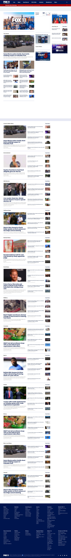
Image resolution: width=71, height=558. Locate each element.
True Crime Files (50, 513)
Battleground (16, 539)
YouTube (4, 536)
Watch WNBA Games (61, 543)
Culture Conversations (51, 525)
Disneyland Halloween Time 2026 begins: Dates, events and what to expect (35, 462)
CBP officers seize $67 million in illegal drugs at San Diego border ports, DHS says (36, 228)
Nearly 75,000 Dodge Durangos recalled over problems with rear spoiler (35, 340)
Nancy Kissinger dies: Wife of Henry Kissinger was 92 (36, 398)
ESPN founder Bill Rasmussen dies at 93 (34, 378)
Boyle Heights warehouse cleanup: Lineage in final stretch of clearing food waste (14, 316)
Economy (27, 532)
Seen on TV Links (28, 513)
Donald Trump (16, 534)
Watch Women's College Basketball (62, 542)
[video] (65, 29)
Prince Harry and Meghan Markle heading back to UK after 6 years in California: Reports (36, 218)
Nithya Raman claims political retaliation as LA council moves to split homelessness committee (35, 199)
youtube (64, 555)
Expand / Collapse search (67, 2)
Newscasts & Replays (61, 510)
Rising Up (48, 522)
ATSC (48, 544)
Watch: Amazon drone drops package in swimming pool (36, 345)
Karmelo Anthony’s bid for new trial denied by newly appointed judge (7, 76)
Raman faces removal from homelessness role (35, 204)
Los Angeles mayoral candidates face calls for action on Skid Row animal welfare (35, 194)
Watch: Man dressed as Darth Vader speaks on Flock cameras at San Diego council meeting (14, 229)
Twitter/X (5, 538)
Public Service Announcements (50, 543)
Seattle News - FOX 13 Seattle (40, 537)
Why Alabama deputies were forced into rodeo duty (35, 497)
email (67, 555)
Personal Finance (28, 534)
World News (6, 267)
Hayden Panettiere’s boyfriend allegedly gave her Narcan (13, 170)
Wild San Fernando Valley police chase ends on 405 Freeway (7, 91)
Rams (37, 508)
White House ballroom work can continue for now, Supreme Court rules (36, 388)
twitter (60, 555)
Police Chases (5, 510)
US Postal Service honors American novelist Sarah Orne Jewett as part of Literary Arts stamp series (36, 329)
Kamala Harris (16, 538)
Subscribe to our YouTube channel (59, 44)
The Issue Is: (49, 509)
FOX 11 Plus (49, 545)
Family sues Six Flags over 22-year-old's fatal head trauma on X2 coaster (10, 71)
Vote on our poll (28, 514)
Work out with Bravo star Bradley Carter (56, 29)
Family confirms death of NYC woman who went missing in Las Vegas (7, 96)
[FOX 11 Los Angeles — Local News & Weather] (6, 2)
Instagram (5, 533)
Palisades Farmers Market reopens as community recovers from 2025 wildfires (36, 301)
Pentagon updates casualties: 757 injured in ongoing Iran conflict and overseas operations (35, 393)
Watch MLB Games (61, 535)
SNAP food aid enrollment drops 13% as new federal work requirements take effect (23, 81)
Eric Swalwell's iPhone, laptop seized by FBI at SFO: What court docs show (36, 214)
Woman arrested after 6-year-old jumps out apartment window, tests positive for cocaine (35, 142)
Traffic (15, 509)
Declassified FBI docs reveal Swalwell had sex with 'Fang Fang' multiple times (36, 232)
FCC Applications (50, 541)
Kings (37, 517)
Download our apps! (6, 541)
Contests (48, 532)
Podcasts (5, 542)
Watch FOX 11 (61, 507)
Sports (4, 355)
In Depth (48, 510)
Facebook (5, 532)
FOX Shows (49, 536)
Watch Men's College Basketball (61, 540)
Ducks (37, 518)
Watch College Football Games (62, 534)
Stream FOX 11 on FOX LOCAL (62, 509)
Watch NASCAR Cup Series (62, 537)
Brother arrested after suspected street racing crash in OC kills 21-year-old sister (23, 76)
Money (5, 414)
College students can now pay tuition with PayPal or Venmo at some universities (36, 350)
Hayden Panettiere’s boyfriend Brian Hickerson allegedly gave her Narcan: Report (23, 86)
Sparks (37, 523)
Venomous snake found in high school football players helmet (35, 491)
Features (49, 507)
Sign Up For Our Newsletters (41, 51)
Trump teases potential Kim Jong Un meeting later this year (36, 281)
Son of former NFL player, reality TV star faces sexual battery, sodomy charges (23, 91)
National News (6, 237)
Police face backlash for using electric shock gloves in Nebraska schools (23, 96)
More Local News (7, 443)
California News (7, 210)
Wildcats (37, 515)
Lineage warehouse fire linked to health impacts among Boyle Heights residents (36, 321)
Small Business (27, 533)
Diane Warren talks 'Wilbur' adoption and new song (56, 34)
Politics (5, 384)
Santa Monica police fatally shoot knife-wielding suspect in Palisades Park (16, 54)
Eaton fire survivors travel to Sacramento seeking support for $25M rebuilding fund (36, 311)
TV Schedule (49, 534)
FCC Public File (49, 539)
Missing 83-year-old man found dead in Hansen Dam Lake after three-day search (26, 71)
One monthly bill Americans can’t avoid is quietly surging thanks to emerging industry (36, 437)
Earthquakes (16, 513)
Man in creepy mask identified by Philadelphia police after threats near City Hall (35, 476)
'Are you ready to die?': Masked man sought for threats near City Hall (35, 481)
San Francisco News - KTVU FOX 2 (40, 533)
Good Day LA (54, 14)
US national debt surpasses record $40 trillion (35, 432)
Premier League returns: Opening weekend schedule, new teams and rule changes (35, 364)
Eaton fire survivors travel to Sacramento (34, 315)
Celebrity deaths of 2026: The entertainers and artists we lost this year (35, 156)
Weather (16, 507)
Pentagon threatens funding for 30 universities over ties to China (35, 291)
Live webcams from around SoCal (62, 514)
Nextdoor (5, 537)
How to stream (6, 539)
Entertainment (6, 152)
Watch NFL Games (61, 532)
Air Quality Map (17, 512)
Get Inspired (49, 521)
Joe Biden (16, 536)
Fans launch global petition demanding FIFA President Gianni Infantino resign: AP (35, 369)
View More (65, 26)
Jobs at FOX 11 (49, 537)
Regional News (39, 531)
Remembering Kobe (50, 526)
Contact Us (49, 547)
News (4, 507)
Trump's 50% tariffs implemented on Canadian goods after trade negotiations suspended (14, 403)
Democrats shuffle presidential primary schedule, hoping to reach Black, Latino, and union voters (36, 189)
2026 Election (6, 181)
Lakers (37, 510)
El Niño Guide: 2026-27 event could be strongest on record (36, 270)
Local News (5, 508)
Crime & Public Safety (8, 123)
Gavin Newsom (17, 537)
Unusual (5, 472)
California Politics (17, 532)
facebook (58, 555)
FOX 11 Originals (50, 508)
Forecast (15, 508)
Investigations (49, 524)
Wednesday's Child (50, 512)
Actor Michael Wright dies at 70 (33, 161)
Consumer (5, 326)
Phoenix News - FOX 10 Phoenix (40, 535)
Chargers (37, 509)
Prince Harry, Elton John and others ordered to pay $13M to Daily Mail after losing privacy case (13, 286)
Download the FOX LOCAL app (42, 34)
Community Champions (51, 516)
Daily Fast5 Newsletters (7, 543)
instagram (62, 555)
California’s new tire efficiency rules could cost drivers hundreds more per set (35, 223)
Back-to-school (28, 512)
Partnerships (49, 548)
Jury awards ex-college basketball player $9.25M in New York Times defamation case (36, 262)
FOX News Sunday (6, 518)
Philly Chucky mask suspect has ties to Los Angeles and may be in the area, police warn (7, 86)
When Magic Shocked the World (51, 519)
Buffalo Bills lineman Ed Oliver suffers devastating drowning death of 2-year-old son (7, 81)
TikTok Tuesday (28, 515)
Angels (37, 514)
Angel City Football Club (40, 520)
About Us (49, 531)
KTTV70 (48, 527)
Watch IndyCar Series (61, 538)
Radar (15, 510)
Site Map (48, 549)
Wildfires (5, 297)
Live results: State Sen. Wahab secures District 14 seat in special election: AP (14, 199)
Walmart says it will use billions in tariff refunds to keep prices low (36, 335)
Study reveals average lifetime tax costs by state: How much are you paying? (36, 422)
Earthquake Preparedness (18, 514)
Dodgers (37, 513)
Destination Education (51, 520)
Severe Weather (17, 515)
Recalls (4, 515)
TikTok (4, 534)
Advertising (49, 538)
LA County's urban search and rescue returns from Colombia (36, 275)
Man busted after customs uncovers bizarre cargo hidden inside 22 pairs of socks (36, 486)
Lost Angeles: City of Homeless (50, 515)
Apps (59, 511)
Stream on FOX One (62, 531)
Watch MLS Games (61, 545)
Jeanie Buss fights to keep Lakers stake (34, 373)
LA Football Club (39, 519)
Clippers (37, 512)
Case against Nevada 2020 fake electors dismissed (36, 184)
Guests (26, 508)
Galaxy (37, 522)
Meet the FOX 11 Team (51, 533)
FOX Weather (16, 518)
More (55, 2)
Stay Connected (7, 531)
